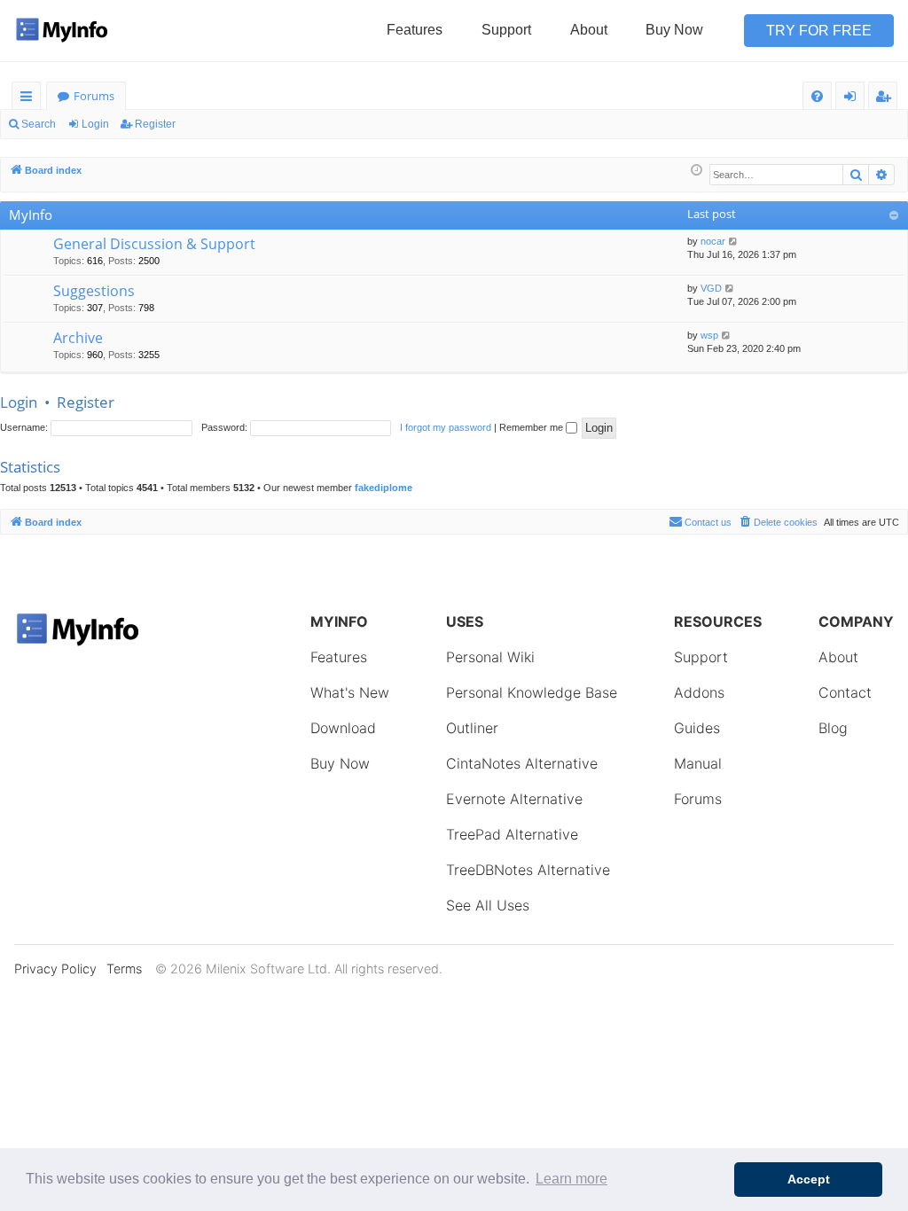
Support (506, 29)
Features (414, 29)
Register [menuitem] (886, 99)
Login (95, 124)
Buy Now (674, 29)
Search (38, 124)
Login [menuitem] (853, 99)
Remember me (532, 427)
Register (155, 124)
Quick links (30, 99)
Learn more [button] (571, 1178)
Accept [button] (808, 1179)
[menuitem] (817, 96)
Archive (78, 338)
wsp (709, 335)
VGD (711, 288)
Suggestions (94, 291)
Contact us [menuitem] (708, 522)
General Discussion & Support (154, 244)
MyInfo (30, 214)
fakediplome (383, 487)
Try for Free (819, 30)
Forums (94, 96)
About (588, 29)
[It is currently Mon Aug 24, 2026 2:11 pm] (696, 170)
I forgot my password (445, 427)
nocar (713, 241)
